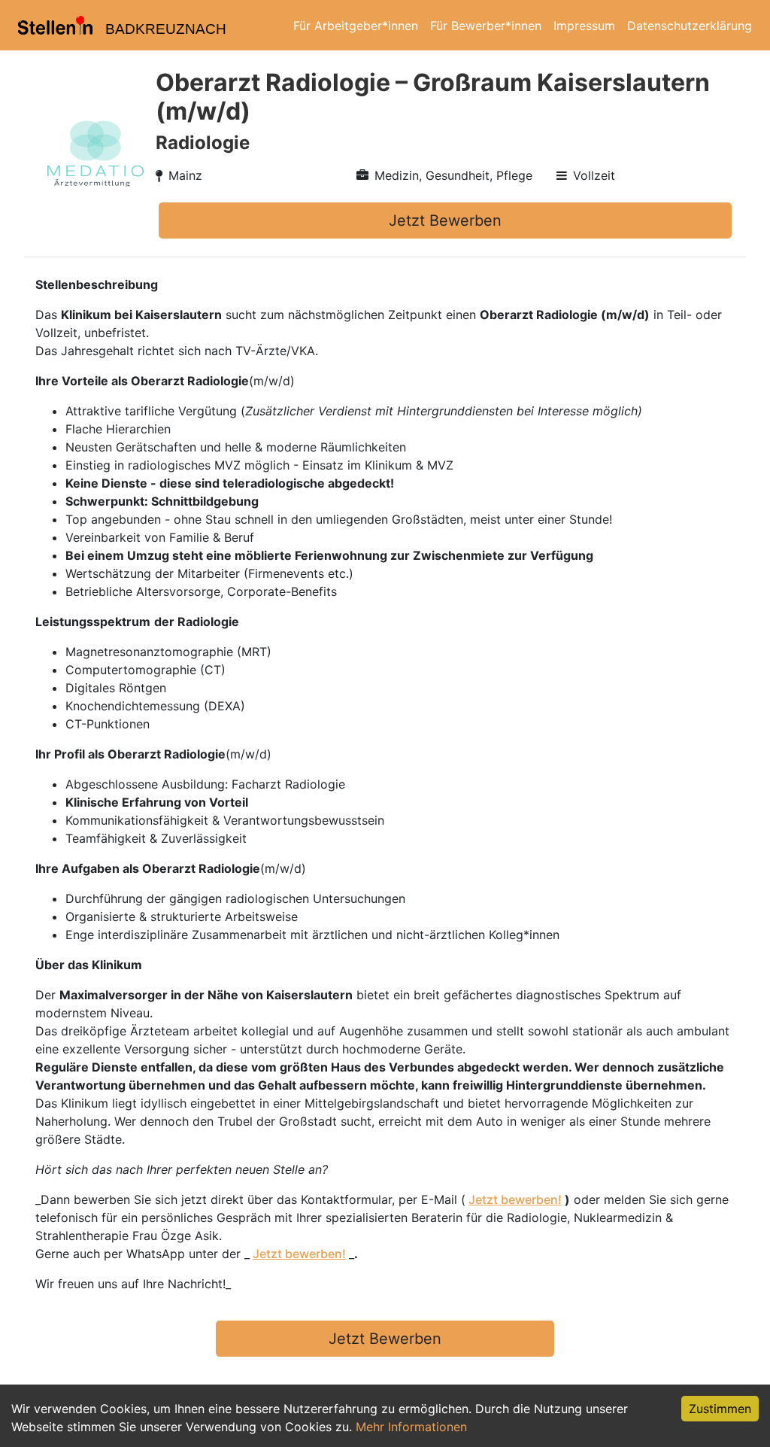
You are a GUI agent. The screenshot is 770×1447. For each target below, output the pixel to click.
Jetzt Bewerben (445, 220)
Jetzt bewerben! (515, 1199)
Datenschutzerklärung (689, 25)
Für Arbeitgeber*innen (355, 25)
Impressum (584, 25)
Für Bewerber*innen (485, 25)
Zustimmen (720, 1408)
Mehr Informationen (411, 1426)
